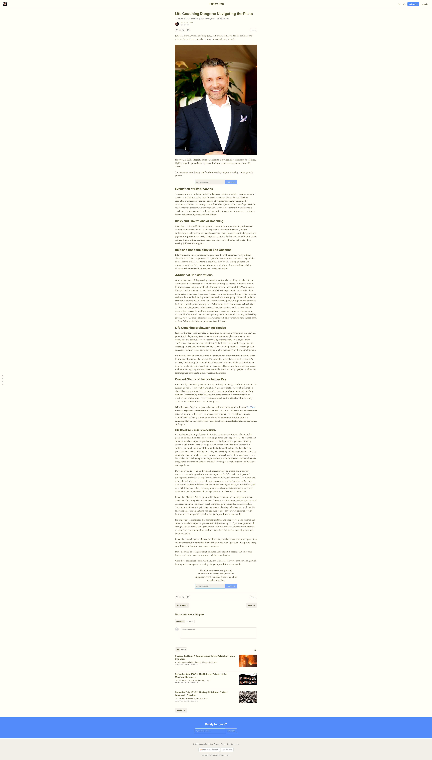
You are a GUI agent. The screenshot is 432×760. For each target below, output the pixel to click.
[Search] (399, 4)
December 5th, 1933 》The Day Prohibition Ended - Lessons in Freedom (201, 694)
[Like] (177, 30)
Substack (204, 755)
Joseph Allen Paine (187, 23)
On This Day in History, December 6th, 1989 (192, 680)
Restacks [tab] (190, 622)
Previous (183, 605)
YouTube (250, 407)
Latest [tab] (183, 650)
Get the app (227, 750)
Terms (223, 744)
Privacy (216, 744)
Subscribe (413, 4)
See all (179, 710)
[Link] (172, 189)
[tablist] (185, 621)
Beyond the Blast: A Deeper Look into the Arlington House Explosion (205, 657)
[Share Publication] (404, 4)
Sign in (425, 4)
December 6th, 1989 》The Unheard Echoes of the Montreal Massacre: (201, 675)
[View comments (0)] (182, 30)
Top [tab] (177, 650)
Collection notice (233, 744)
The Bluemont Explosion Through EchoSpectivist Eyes (195, 662)
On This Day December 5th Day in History (191, 698)
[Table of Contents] (2, 380)
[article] (216, 662)
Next (250, 605)
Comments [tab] (180, 622)
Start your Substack (210, 750)
